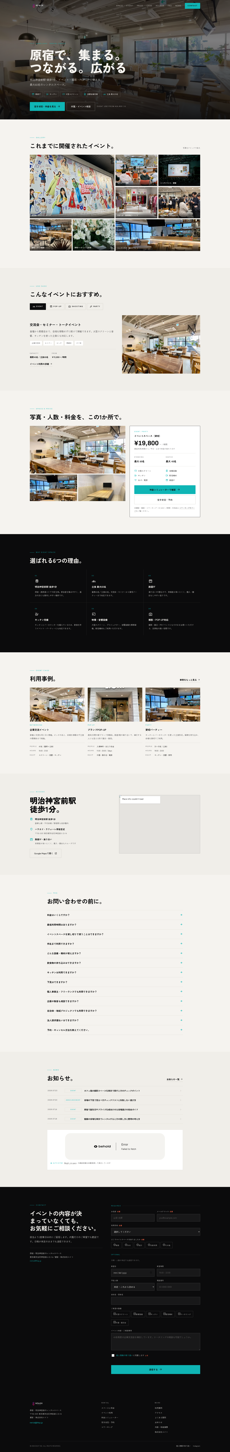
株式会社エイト (161, 1432)
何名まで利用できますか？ (60, 943)
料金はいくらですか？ (58, 915)
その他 (167, 1245)
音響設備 (139, 1314)
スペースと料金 (107, 1408)
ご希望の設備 (116, 1308)
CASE (149, 6)
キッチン (154, 1314)
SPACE (119, 6)
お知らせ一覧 (175, 1079)
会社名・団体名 (117, 1294)
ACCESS (160, 6)
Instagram (196, 1446)
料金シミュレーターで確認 (165, 490)
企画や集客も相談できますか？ (63, 1001)
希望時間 (160, 1266)
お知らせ (158, 1422)
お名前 (115, 1211)
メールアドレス (165, 1211)
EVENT (130, 6)
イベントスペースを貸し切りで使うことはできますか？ (75, 934)
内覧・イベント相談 (81, 106)
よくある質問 (160, 1417)
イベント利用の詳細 (41, 363)
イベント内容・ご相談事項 (121, 1330)
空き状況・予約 (164, 499)
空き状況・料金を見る (47, 106)
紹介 (140, 1245)
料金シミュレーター (109, 1417)
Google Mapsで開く (45, 853)
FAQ (170, 6)
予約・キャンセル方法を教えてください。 (68, 1030)
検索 (117, 1245)
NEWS (178, 6)
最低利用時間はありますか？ (62, 924)
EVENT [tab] (38, 306)
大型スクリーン (122, 1314)
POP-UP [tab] (56, 306)
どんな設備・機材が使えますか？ (64, 953)
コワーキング (107, 1427)
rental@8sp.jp (35, 1260)
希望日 (113, 1266)
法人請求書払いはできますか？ (63, 1020)
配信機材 (169, 1314)
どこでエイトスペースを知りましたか (127, 1239)
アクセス (158, 1412)
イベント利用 (107, 1412)
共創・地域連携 (161, 1427)
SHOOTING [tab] (75, 306)
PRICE (140, 6)
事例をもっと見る (190, 679)
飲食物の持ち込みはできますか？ (64, 962)
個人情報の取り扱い (124, 1355)
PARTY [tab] (95, 306)
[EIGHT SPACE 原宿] (39, 6)
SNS (129, 1245)
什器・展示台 (121, 1322)
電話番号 (160, 1280)
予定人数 (114, 1280)
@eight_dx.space (70, 1163)
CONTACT (193, 6)
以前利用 (153, 1245)
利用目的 (116, 1225)
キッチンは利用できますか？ (62, 972)
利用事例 (158, 1408)
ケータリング (185, 1314)
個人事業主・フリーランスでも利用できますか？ (72, 991)
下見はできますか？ (57, 982)
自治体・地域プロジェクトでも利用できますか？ (72, 1010)
